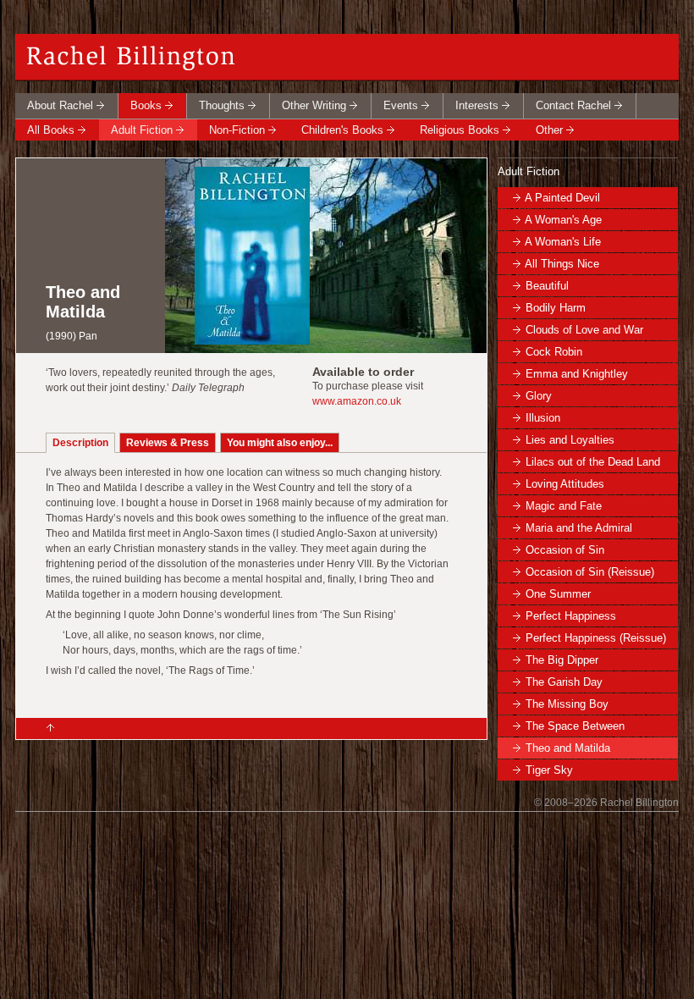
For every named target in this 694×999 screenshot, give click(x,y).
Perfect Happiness (571, 616)
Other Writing (314, 105)
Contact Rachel (573, 105)
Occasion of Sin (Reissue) (590, 572)
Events (400, 105)
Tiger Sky (549, 770)
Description (80, 443)
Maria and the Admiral (579, 528)
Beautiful (547, 285)
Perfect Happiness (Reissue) (596, 638)
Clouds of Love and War (584, 329)
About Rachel (60, 105)
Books (146, 105)
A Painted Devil (562, 197)
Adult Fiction (142, 130)
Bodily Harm (556, 307)
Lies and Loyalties (570, 439)
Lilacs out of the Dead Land (593, 461)
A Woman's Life (563, 241)
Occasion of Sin (565, 550)
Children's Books (342, 130)
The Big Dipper (562, 660)
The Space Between (575, 726)
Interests (476, 105)
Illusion (543, 417)
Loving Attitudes (565, 483)
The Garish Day (564, 682)
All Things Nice (562, 263)
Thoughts (222, 105)
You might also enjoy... (280, 443)
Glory (539, 395)
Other (549, 130)
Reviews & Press (167, 443)
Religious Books (459, 130)
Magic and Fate (564, 506)
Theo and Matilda (568, 748)
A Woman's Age (563, 219)
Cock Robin (554, 351)
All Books (50, 130)
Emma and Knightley (577, 373)
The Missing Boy (567, 704)
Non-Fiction (237, 130)
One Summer (558, 594)
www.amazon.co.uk (356, 401)
